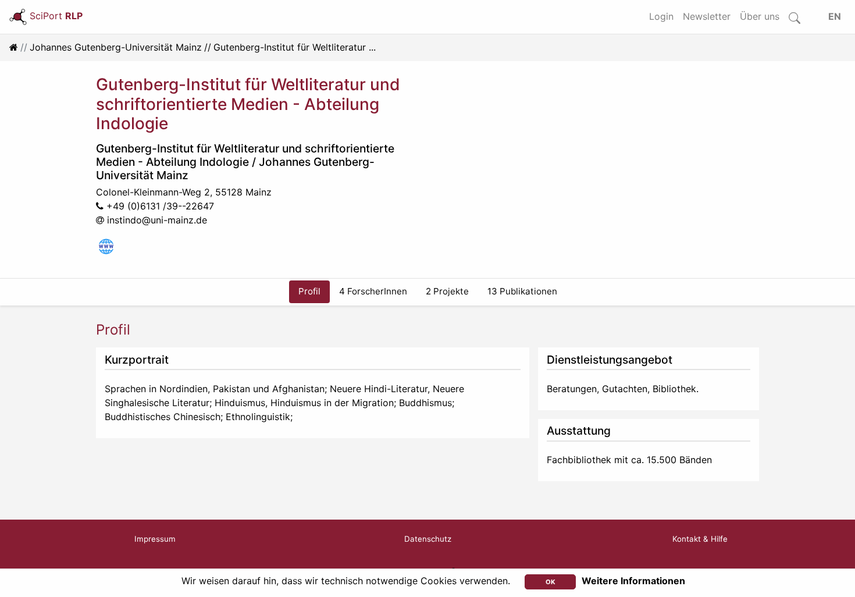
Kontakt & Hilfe (700, 538)
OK (550, 582)
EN (834, 16)
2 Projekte (447, 291)
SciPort (56, 16)
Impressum (155, 538)
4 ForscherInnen (373, 291)
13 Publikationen (522, 291)
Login (661, 16)
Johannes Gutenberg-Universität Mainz (116, 47)
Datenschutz (427, 538)
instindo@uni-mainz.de (157, 220)
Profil (309, 291)
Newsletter (707, 16)
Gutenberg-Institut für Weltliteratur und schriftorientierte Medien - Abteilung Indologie (245, 155)
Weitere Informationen (633, 581)
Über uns (759, 16)
